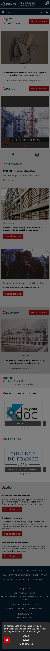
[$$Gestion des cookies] (7, 640)
